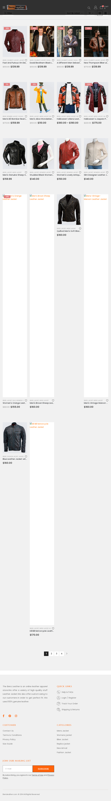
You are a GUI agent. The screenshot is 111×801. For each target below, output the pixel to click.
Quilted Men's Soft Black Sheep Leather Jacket (80, 231)
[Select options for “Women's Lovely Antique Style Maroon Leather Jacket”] (76, 142)
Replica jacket (63, 743)
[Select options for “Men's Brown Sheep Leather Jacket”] (49, 198)
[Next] (67, 654)
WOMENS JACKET (45, 172)
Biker (4, 60)
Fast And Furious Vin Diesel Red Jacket (21, 62)
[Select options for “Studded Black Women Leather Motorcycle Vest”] (49, 142)
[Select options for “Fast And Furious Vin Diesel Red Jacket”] (22, 30)
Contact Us (8, 730)
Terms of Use (37, 775)
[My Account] (95, 7)
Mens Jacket (44, 116)
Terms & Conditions (12, 735)
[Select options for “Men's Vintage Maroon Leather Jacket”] (103, 198)
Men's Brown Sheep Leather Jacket (47, 403)
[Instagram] (16, 716)
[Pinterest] (10, 716)
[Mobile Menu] (5, 7)
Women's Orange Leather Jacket (19, 403)
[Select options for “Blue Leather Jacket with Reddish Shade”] (22, 426)
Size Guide (8, 743)
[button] (89, 8)
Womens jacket (64, 735)
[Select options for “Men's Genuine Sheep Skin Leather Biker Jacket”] (22, 142)
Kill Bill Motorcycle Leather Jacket (46, 630)
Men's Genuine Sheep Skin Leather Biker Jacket (26, 174)
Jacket (21, 60)
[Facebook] (3, 716)
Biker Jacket (62, 739)
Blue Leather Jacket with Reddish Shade (22, 459)
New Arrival (62, 748)
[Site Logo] (17, 7)
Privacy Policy (9, 739)
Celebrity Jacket (13, 60)
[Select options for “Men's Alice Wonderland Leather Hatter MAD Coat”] (49, 86)
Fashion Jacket (23, 116)
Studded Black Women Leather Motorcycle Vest (53, 174)
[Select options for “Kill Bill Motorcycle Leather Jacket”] (49, 426)
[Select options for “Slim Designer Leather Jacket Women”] (103, 142)
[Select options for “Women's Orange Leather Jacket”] (22, 198)
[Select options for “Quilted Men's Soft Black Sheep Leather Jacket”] (76, 198)
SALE (14, 400)
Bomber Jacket (12, 116)
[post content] (15, 41)
